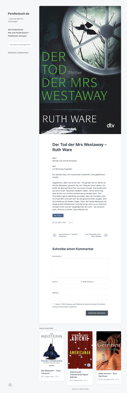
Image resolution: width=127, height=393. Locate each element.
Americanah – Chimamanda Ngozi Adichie (79, 374)
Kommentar (57, 256)
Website (55, 293)
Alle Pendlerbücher (15, 30)
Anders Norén (84, 389)
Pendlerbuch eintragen (17, 36)
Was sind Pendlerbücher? (18, 33)
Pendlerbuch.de (18, 13)
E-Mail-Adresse (87, 282)
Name (55, 282)
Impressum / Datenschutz (18, 52)
